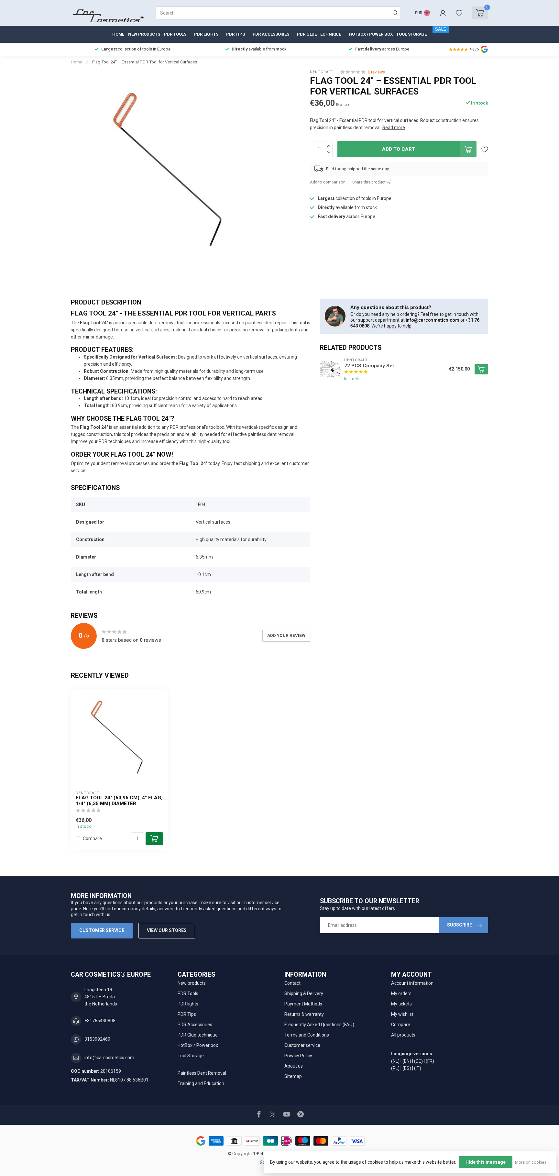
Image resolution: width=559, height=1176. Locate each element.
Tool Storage (411, 34)
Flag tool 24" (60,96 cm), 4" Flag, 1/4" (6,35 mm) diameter (119, 800)
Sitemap (293, 1076)
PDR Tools (175, 34)
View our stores (167, 930)
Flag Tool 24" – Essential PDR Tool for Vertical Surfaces (144, 62)
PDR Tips (235, 34)
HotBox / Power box (370, 34)
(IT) (417, 1068)
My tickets (401, 1003)
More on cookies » (532, 1162)
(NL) (395, 1061)
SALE (440, 29)
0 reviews (376, 72)
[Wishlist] (459, 12)
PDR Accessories (271, 34)
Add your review (286, 635)
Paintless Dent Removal (202, 1073)
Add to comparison (327, 182)
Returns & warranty (304, 1014)
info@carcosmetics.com (432, 320)
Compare (92, 838)
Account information (412, 983)
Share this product (369, 182)
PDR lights (206, 34)
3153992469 (97, 1039)
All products (403, 1034)
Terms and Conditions (306, 1034)
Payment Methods (303, 1003)
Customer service (101, 930)
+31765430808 (99, 1020)
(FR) (430, 1061)
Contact (292, 983)
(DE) (418, 1061)
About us (293, 1066)
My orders (401, 993)
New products (144, 34)
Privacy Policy (298, 1055)
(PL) (395, 1068)
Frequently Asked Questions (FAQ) (319, 1024)
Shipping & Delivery (303, 993)
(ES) (406, 1068)
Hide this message (486, 1162)
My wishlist (402, 1014)
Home (118, 34)
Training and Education (201, 1083)
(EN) (406, 1061)
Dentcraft (322, 72)
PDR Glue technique (319, 34)
